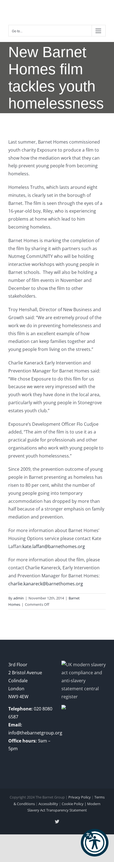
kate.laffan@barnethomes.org (53, 546)
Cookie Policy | (74, 803)
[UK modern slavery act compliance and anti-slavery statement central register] (83, 665)
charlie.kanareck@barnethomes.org (45, 584)
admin (18, 598)
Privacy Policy (79, 797)
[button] (94, 842)
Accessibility (48, 803)
